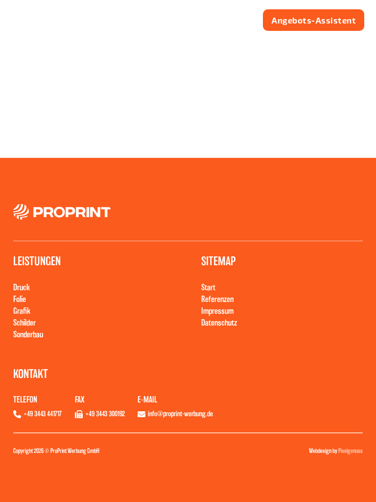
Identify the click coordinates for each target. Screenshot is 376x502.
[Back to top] (353, 483)
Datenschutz (219, 322)
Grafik (21, 310)
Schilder (24, 322)
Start (208, 287)
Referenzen (217, 299)
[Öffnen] (229, 20)
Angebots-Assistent (313, 20)
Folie (19, 299)
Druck (21, 287)
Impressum (217, 310)
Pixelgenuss (350, 451)
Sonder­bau (28, 334)
